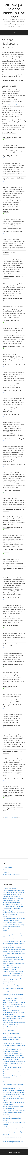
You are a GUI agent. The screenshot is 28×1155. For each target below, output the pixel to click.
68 (5, 817)
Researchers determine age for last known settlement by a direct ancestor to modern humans (13, 900)
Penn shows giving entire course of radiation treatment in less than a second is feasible (13, 959)
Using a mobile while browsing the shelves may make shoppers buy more (13, 935)
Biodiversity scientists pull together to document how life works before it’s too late (13, 1133)
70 (9, 817)
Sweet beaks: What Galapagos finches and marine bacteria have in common (13, 1098)
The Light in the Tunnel (10, 1027)
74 (16, 817)
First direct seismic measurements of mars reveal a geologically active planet (14, 1063)
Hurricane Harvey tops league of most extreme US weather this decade (12, 1118)
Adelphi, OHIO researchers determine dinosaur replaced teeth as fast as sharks (13, 1012)
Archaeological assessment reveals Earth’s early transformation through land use (14, 953)
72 (12, 817)
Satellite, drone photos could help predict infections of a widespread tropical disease (13, 990)
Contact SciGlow (7, 867)
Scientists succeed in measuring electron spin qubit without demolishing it (12, 1039)
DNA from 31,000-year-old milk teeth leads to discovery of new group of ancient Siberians (14, 1018)
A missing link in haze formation (12, 976)
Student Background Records (11, 874)
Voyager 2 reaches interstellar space (13, 904)
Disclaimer (6, 870)
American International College (11, 105)
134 (19, 817)
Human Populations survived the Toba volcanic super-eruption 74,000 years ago (14, 1045)
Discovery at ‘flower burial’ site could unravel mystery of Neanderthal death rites (14, 1112)
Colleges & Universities (9, 888)
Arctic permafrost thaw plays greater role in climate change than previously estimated (14, 980)
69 (7, 817)
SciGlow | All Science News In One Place (14, 11)
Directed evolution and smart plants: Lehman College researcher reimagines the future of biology (14, 920)
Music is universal (8, 939)
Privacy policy (7, 872)
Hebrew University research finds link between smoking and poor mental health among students (14, 943)
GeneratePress (17, 1152)
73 (14, 817)
